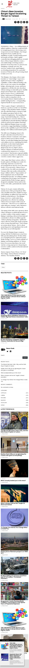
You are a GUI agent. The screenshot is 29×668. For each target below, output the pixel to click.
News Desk (8, 19)
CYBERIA (3, 395)
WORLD (3, 8)
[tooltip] (15, 22)
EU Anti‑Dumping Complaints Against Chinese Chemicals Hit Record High (13, 340)
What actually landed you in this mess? (11, 373)
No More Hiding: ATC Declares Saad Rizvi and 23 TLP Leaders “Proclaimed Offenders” (14, 577)
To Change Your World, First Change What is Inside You (14, 528)
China (3, 267)
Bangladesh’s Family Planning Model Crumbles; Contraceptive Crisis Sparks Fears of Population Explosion (13, 603)
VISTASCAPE (4, 402)
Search (2, 355)
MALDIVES (3, 400)
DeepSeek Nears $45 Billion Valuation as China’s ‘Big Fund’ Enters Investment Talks (14, 316)
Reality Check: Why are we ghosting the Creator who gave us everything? (13, 454)
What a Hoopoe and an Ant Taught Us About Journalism (13, 504)
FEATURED (3, 397)
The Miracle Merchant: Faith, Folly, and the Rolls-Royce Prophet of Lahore (14, 431)
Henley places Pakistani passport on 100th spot (14, 552)
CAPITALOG (3, 393)
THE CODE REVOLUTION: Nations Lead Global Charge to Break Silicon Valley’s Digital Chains (13, 297)
